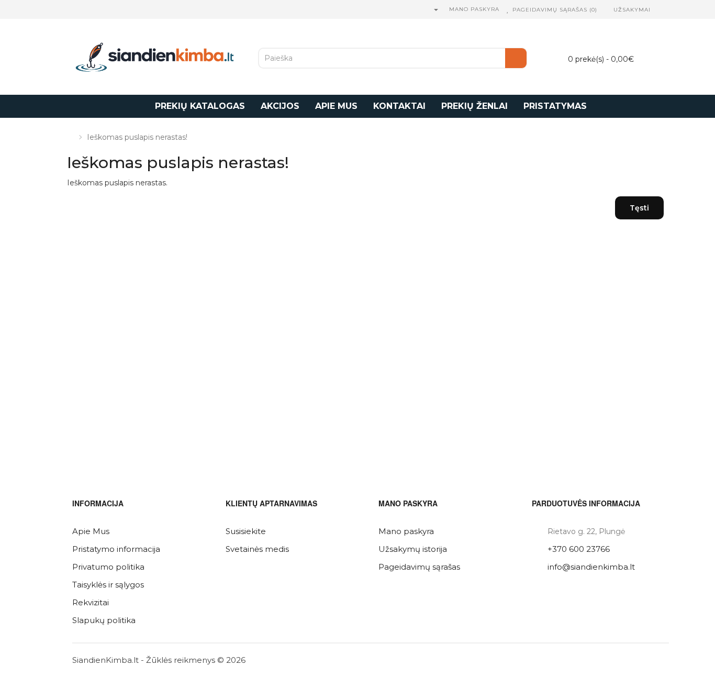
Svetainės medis (257, 549)
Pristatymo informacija (116, 549)
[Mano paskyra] (435, 9)
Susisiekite (246, 531)
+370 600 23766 (579, 549)
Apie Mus (90, 531)
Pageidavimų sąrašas (419, 567)
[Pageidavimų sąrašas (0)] (508, 9)
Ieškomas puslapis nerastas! (137, 137)
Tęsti (639, 208)
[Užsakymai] (608, 9)
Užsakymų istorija (412, 549)
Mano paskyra (406, 531)
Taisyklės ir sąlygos (108, 585)
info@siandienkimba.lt (591, 567)
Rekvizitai (90, 602)
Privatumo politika (108, 567)
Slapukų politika (104, 620)
